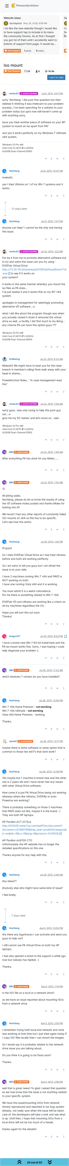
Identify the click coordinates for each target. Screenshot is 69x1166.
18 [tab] (48, 58)
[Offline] (5, 93)
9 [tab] (51, 54)
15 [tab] (32, 58)
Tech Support (13, 71)
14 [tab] (26, 58)
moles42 (14, 93)
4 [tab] (23, 54)
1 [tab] (7, 54)
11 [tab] (62, 54)
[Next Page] (64, 35)
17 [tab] (43, 58)
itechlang (14, 170)
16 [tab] (37, 58)
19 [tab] (54, 58)
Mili (11, 452)
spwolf (13, 741)
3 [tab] (18, 54)
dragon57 (14, 636)
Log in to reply (56, 77)
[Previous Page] (5, 35)
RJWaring (14, 359)
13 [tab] (21, 58)
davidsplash (16, 23)
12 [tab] (15, 58)
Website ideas (12, 17)
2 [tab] (12, 54)
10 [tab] (57, 54)
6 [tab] (34, 54)
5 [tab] (29, 54)
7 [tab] (40, 54)
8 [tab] (45, 54)
